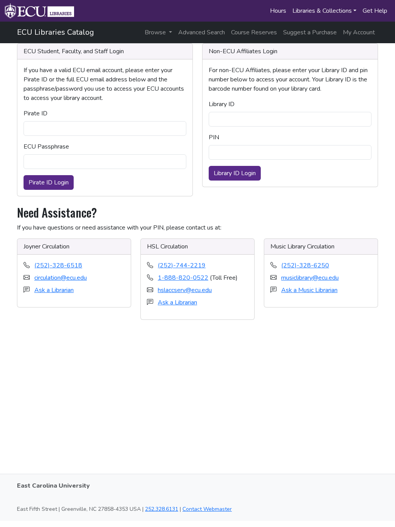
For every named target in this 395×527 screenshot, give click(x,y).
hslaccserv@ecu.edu (185, 290)
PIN (214, 137)
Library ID (222, 104)
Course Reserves (254, 32)
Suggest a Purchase (310, 32)
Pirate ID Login (49, 182)
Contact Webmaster (207, 509)
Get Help (375, 11)
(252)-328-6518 (58, 265)
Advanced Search (201, 32)
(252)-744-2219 (182, 265)
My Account (359, 32)
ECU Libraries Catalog (55, 32)
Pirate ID (35, 113)
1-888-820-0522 (183, 278)
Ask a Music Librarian (309, 290)
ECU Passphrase (46, 146)
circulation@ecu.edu (60, 278)
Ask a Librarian (54, 290)
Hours (278, 11)
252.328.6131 (161, 509)
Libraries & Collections (322, 11)
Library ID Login (235, 173)
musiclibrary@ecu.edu (310, 278)
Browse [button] (156, 32)
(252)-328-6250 (305, 265)
